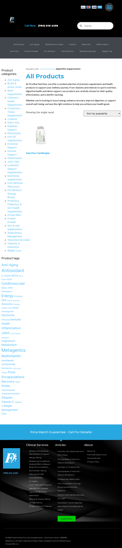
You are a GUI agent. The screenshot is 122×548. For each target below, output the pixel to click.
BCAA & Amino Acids (54, 44)
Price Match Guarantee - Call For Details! (61, 432)
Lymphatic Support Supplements (14, 169)
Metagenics (13, 350)
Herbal (15, 308)
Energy (7, 295)
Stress (5, 386)
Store (51, 69)
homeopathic (7, 311)
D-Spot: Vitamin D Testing (40, 506)
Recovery (7, 381)
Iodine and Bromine (37, 492)
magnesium (8, 340)
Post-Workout (67, 51)
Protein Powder (31, 51)
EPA (3, 300)
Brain (9, 279)
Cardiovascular (13, 283)
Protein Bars (14, 214)
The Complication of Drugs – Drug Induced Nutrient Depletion (70, 487)
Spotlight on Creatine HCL (69, 467)
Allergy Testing (35, 457)
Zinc (4, 413)
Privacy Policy (93, 462)
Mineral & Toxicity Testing (39, 499)
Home (43, 69)
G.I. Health (33, 481)
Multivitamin (11, 356)
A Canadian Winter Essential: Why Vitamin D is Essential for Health (70, 506)
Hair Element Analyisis (38, 488)
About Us (91, 451)
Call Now (41, 25)
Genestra (6, 304)
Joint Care (14, 51)
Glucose (16, 304)
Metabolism (9, 344)
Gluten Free (6, 308)
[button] (109, 7)
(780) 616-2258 (10, 473)
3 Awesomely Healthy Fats (68, 479)
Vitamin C (7, 401)
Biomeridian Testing (37, 470)
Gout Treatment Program (40, 485)
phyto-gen (17, 368)
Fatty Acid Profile (36, 474)
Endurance (6, 291)
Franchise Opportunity (97, 454)
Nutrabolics (6, 368)
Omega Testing (35, 502)
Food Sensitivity (35, 478)
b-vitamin (6, 275)
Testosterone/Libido (87, 51)
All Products (19, 44)
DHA (10, 288)
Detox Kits (86, 44)
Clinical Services (93, 458)
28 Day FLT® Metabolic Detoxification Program (39, 452)
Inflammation (102, 44)
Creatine (72, 44)
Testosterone (8, 390)
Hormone (7, 315)
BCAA (15, 275)
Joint (5, 333)
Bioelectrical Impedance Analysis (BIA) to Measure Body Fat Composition (39, 464)
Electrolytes (14, 133)
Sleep (17, 382)
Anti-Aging (34, 44)
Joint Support (15, 334)
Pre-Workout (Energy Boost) (14, 194)
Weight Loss (107, 51)
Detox (4, 288)
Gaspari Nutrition (13, 301)
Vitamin (6, 397)
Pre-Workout (49, 51)
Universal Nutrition (10, 393)
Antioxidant (12, 270)
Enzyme (18, 296)
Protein (4, 373)
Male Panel (34, 495)
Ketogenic (5, 338)
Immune (5, 319)
